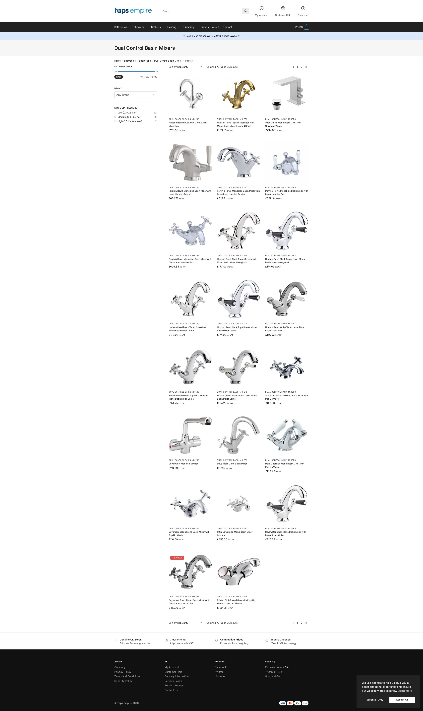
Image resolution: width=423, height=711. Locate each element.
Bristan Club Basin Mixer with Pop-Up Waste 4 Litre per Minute (236, 602)
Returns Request (174, 685)
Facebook (221, 667)
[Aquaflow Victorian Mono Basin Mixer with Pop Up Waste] (287, 367)
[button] (302, 27)
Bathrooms (130, 60)
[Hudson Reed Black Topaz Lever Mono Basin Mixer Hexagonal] (287, 230)
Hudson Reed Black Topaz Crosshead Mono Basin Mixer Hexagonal (236, 261)
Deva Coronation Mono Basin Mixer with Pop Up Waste (189, 533)
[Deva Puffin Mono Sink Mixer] (190, 435)
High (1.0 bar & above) (130, 121)
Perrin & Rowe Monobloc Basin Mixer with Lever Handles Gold (286, 192)
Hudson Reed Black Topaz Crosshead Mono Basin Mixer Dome (188, 329)
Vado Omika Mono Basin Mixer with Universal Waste (283, 124)
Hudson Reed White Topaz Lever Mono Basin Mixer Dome (237, 397)
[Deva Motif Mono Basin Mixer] (238, 435)
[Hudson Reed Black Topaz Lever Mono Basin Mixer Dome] (238, 299)
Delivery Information (177, 676)
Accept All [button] (402, 699)
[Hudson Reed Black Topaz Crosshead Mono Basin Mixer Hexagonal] (238, 230)
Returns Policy (173, 681)
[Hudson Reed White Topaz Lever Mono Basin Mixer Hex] (287, 299)
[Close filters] (158, 67)
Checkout (303, 15)
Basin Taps (145, 60)
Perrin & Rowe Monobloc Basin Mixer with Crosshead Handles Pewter (238, 192)
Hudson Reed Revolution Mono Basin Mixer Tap (188, 124)
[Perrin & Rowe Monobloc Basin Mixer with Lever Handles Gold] (287, 162)
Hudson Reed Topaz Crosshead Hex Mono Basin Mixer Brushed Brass (235, 124)
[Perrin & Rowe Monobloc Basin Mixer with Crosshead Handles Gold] (190, 230)
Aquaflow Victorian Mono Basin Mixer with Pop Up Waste (286, 397)
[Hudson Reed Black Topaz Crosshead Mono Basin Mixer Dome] (190, 299)
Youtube (220, 676)
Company (119, 667)
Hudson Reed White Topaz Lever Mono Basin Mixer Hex (285, 329)
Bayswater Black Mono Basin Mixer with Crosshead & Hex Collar (189, 602)
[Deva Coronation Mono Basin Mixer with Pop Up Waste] (190, 503)
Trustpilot (270, 671)
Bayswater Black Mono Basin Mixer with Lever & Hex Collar (285, 533)
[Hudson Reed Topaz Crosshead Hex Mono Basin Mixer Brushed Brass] (238, 94)
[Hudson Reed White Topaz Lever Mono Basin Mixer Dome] (238, 367)
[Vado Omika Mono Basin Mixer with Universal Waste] (287, 94)
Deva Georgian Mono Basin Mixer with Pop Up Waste (284, 465)
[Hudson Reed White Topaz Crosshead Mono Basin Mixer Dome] (190, 367)
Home (117, 60)
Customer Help (283, 15)
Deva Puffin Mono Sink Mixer (183, 463)
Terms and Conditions (127, 676)
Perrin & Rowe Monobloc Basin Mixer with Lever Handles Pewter (190, 192)
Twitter (219, 671)
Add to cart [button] (190, 137)
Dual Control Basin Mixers (167, 60)
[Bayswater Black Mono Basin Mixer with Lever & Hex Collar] (287, 503)
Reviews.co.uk (273, 667)
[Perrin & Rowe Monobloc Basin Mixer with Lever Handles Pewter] (190, 162)
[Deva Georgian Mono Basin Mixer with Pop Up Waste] (287, 435)
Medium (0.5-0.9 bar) (129, 116)
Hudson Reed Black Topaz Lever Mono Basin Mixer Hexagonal (285, 261)
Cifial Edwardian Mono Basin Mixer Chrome (234, 533)
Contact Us (171, 690)
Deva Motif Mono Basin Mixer (232, 463)
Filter (118, 77)
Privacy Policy (122, 671)
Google (269, 676)
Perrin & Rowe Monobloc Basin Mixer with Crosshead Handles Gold (190, 261)
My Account (261, 15)
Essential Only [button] (374, 699)
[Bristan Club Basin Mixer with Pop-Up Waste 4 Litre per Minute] (238, 572)
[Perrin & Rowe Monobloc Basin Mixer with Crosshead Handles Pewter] (238, 162)
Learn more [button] (405, 690)
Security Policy (123, 681)
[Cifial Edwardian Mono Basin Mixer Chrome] (238, 503)
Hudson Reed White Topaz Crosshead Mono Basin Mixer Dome (188, 397)
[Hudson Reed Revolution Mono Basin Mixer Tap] (190, 94)
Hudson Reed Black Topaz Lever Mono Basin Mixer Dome (237, 329)
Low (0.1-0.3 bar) (127, 112)
